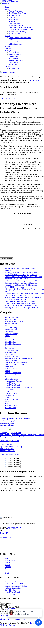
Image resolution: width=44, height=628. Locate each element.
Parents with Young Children (15, 364)
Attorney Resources (16, 60)
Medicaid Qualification (17, 25)
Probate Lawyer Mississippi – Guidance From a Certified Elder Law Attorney (21, 286)
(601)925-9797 (5, 1)
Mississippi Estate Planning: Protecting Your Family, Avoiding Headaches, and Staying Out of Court (23, 307)
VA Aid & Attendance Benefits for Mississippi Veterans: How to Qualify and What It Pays (21, 302)
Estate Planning (14, 23)
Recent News (14, 64)
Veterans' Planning (11, 399)
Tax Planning (9, 389)
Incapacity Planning (12, 350)
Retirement (8, 377)
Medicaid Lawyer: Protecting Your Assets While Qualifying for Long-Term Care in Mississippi (22, 282)
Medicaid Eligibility (12, 356)
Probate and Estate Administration (21, 29)
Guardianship (9, 348)
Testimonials (13, 19)
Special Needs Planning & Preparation (18, 387)
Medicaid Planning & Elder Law (16, 584)
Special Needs (10, 383)
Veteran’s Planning (15, 34)
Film (6, 346)
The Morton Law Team (17, 13)
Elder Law (8, 338)
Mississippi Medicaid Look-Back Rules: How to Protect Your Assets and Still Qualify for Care (22, 274)
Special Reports (14, 52)
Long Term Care (10, 354)
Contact (7, 66)
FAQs (11, 40)
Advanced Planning (12, 317)
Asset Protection (10, 319)
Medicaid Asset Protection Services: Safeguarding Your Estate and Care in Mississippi (24, 294)
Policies (7, 36)
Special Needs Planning (17, 32)
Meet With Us (14, 69)
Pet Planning (9, 367)
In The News (13, 17)
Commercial (9, 332)
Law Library (13, 62)
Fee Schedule (14, 42)
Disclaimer (4, 625)
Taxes (7, 391)
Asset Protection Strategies (14, 321)
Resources (8, 50)
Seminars (8, 48)
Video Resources (15, 54)
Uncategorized (10, 395)
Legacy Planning (11, 352)
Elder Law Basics (11, 340)
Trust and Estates (11, 393)
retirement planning (11, 379)
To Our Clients (14, 15)
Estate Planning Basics (13, 344)
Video (7, 401)
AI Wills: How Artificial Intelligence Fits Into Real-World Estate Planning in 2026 (23, 298)
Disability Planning (11, 334)
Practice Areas (10, 21)
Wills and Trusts (10, 408)
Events (7, 573)
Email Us (14, 1)
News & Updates (11, 360)
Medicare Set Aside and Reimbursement (19, 358)
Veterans (8, 397)
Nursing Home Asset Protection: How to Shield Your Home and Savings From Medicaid (23, 278)
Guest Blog (13, 328)
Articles (7, 46)
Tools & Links (14, 58)
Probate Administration (13, 373)
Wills (6, 404)
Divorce (7, 336)
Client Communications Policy (20, 38)
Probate (7, 371)
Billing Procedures (15, 44)
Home (7, 7)
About (7, 9)
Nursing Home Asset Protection (20, 27)
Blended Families (11, 323)
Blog (6, 325)
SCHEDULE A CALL (8, 98)
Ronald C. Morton (15, 11)
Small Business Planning (13, 381)
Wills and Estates (11, 406)
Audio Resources (15, 56)
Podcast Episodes (11, 369)
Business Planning (11, 330)
